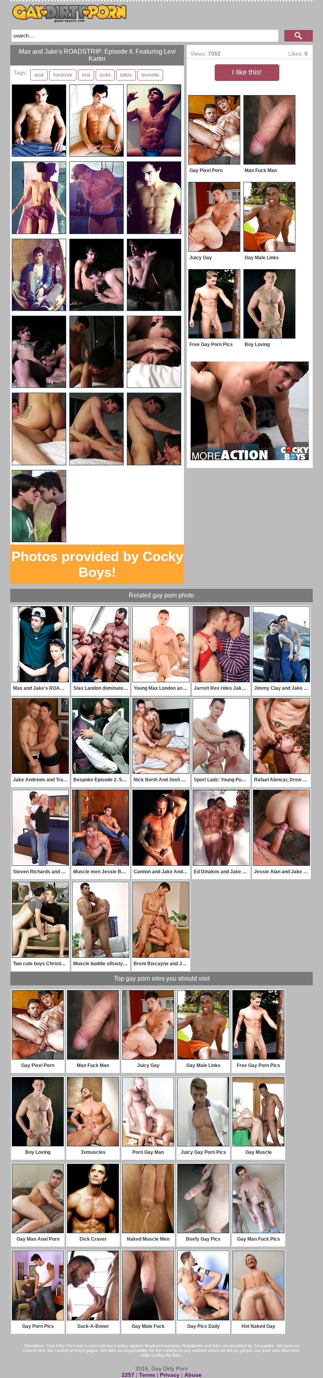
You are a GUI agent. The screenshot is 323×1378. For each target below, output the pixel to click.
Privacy (170, 1375)
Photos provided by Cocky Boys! (97, 564)
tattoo (126, 75)
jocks (105, 75)
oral (86, 75)
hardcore (62, 75)
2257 (128, 1375)
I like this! (247, 72)
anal (39, 75)
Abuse (193, 1375)
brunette (150, 75)
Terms (147, 1375)
